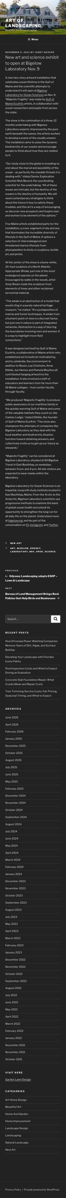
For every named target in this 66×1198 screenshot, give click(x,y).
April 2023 (11, 931)
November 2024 (15, 802)
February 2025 (14, 788)
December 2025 (15, 745)
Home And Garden (16, 1114)
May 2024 (11, 845)
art (12, 548)
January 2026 (13, 738)
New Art (16, 543)
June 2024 (11, 838)
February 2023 (14, 945)
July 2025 (11, 767)
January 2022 (13, 1038)
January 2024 (13, 874)
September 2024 (16, 817)
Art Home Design (16, 1099)
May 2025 (11, 781)
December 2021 (15, 1045)
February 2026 (14, 731)
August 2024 (13, 824)
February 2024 (14, 867)
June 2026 (11, 717)
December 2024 (15, 795)
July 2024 (11, 831)
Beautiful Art (13, 1106)
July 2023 (11, 917)
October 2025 (14, 753)
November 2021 (15, 1052)
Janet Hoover (44, 52)
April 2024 (11, 852)
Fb (27, 525)
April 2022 (11, 1016)
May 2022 (11, 1009)
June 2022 (11, 1002)
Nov (31, 551)
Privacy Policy (13, 1189)
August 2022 (13, 988)
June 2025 (11, 774)
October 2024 (14, 810)
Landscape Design (16, 1128)
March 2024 (12, 859)
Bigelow (23, 548)
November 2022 (15, 966)
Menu (35, 39)
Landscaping (13, 1135)
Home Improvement (17, 1121)
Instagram (36, 525)
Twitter (53, 525)
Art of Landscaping (23, 23)
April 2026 (11, 724)
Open (39, 551)
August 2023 (13, 909)
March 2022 (12, 1023)
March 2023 (12, 938)
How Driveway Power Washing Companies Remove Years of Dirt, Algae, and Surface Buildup (31, 645)
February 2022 (14, 1030)
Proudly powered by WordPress (41, 1189)
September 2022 (16, 981)
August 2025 (13, 760)
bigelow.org (15, 520)
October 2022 (14, 974)
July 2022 (11, 995)
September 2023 (16, 902)
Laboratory (19, 551)
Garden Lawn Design (18, 1079)
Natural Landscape (17, 1142)
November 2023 (15, 888)
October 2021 (13, 1059)
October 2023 (14, 895)
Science (50, 551)
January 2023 (13, 952)
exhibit (35, 548)
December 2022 (15, 959)
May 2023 (11, 924)
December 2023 (15, 881)
